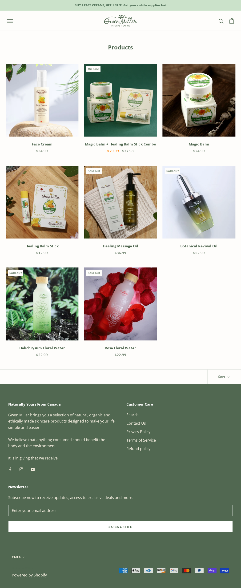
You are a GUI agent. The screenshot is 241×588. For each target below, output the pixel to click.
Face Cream (42, 144)
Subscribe (120, 526)
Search (132, 414)
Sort (222, 376)
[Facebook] (10, 469)
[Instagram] (21, 469)
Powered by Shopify (29, 575)
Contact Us (136, 423)
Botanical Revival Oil (198, 246)
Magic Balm (199, 144)
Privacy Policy (138, 431)
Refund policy (138, 448)
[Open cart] (231, 21)
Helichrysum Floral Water (42, 348)
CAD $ (16, 557)
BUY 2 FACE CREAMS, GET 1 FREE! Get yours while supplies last (121, 5)
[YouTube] (33, 469)
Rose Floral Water (120, 348)
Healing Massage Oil (120, 246)
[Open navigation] (10, 21)
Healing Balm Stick (42, 246)
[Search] (221, 20)
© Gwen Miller (22, 568)
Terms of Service (141, 440)
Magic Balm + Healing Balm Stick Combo (120, 144)
